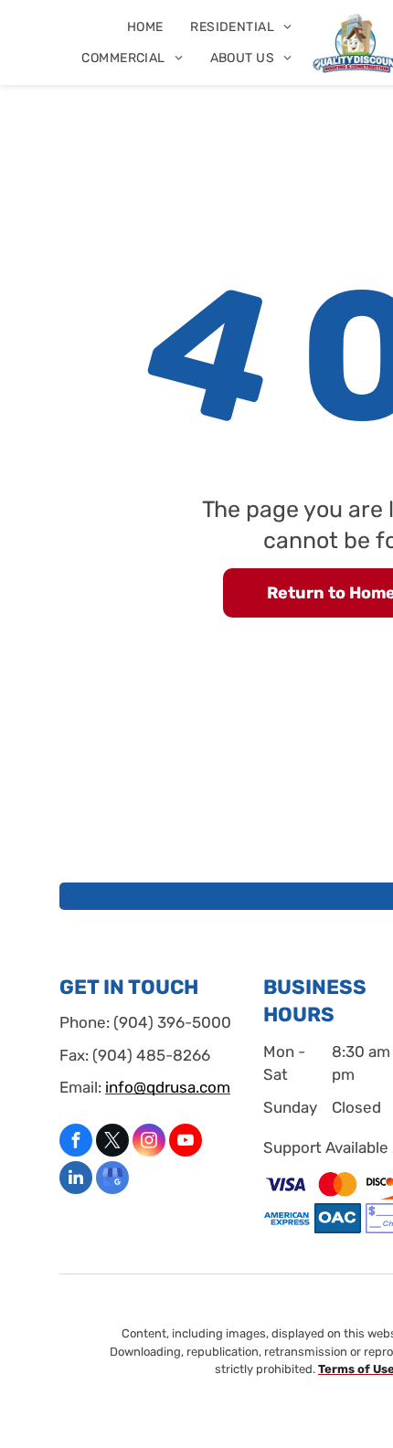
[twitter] (112, 1142)
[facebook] (75, 1142)
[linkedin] (75, 1180)
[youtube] (185, 1142)
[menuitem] (145, 26)
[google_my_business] (112, 1180)
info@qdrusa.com (167, 1087)
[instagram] (149, 1142)
